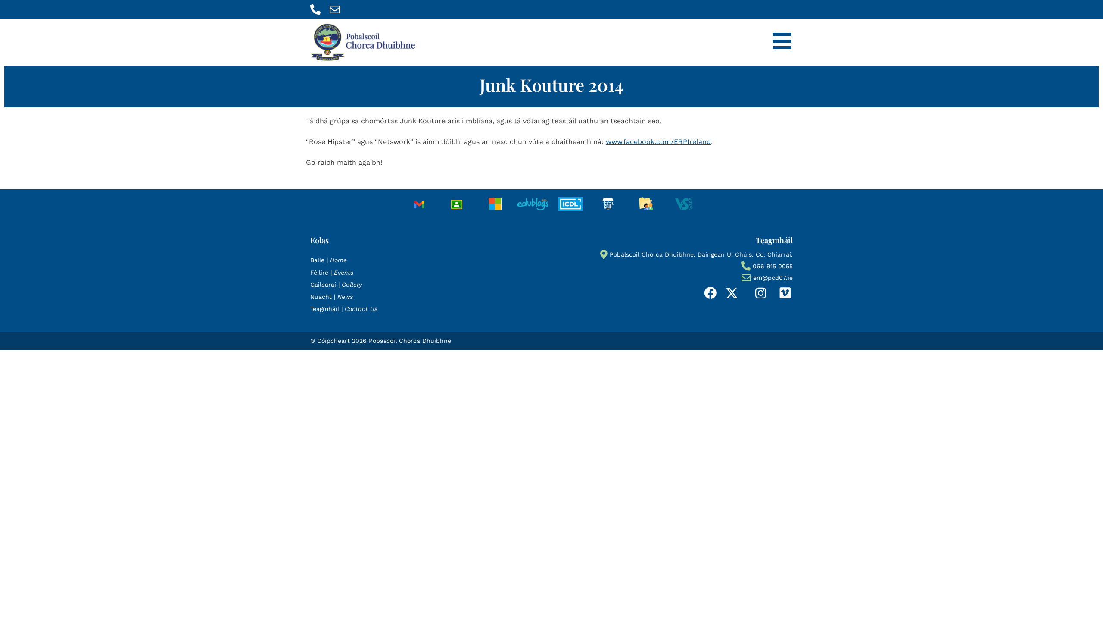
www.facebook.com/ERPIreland (658, 142)
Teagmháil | (343, 308)
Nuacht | (331, 296)
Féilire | (331, 272)
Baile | (328, 260)
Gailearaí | (336, 284)
